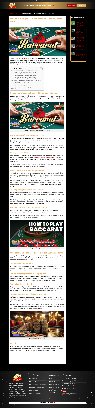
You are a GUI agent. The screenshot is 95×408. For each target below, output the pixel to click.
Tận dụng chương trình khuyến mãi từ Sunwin (25, 77)
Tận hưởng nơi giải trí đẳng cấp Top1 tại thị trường (26, 87)
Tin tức (54, 5)
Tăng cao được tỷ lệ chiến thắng (21, 82)
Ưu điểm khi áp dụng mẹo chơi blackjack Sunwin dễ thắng (27, 80)
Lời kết (14, 88)
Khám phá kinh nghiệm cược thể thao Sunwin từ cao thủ (80, 39)
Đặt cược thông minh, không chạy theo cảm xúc (26, 75)
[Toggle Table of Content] (40, 68)
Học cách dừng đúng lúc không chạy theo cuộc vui (26, 78)
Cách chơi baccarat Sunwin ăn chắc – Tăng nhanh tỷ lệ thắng (80, 55)
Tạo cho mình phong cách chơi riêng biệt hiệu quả (26, 83)
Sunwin (25, 5)
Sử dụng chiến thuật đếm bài (21, 74)
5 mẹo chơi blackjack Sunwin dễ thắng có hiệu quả (25, 70)
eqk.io (53, 402)
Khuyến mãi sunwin (45, 5)
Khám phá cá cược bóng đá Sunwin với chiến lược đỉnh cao (80, 47)
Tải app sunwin (33, 5)
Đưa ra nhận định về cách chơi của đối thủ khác (25, 72)
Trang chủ (11, 13)
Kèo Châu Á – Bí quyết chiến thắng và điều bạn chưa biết (80, 32)
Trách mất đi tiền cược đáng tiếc (22, 85)
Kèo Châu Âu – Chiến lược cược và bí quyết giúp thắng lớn (80, 24)
